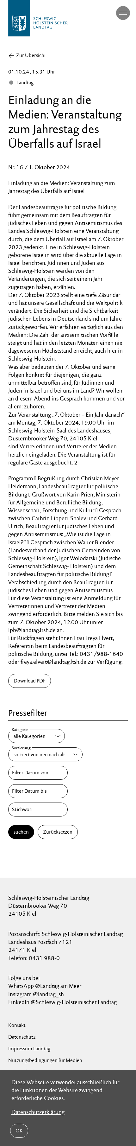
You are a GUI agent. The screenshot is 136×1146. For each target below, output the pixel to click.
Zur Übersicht (31, 55)
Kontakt (17, 1025)
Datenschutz (21, 1037)
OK (19, 1131)
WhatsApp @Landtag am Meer (44, 986)
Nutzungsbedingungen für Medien (45, 1060)
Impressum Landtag (29, 1049)
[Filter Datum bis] (38, 791)
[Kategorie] (36, 736)
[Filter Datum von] (38, 773)
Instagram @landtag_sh (36, 994)
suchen (21, 832)
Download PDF (30, 681)
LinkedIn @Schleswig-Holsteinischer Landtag (62, 1002)
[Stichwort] (38, 809)
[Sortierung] (45, 754)
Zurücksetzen (57, 832)
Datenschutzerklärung (38, 1112)
